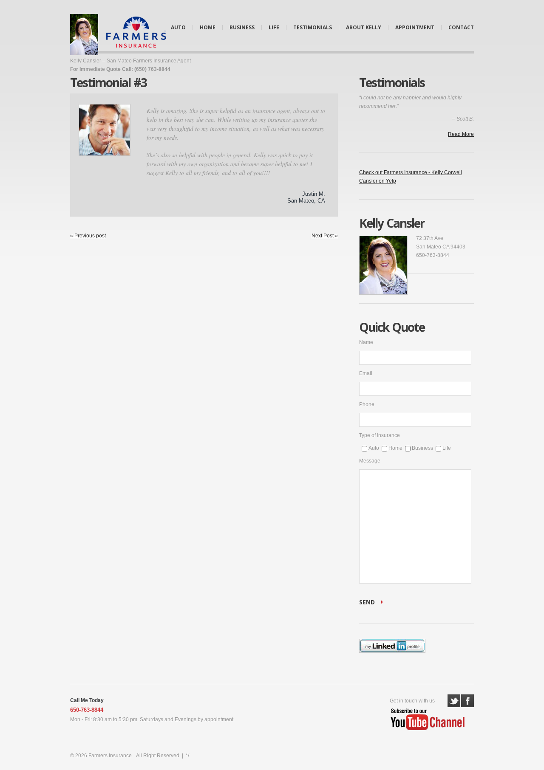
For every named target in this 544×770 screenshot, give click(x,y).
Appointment (414, 27)
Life (274, 27)
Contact (461, 27)
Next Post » (325, 236)
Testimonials (312, 27)
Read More (461, 134)
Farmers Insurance (110, 756)
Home (207, 27)
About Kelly (363, 27)
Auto (178, 27)
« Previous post (88, 236)
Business (242, 27)
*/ (187, 756)
